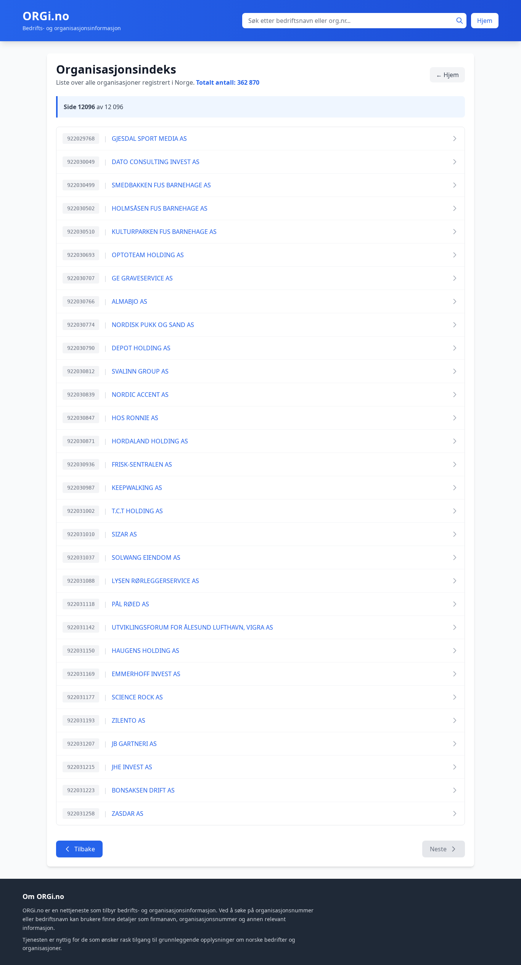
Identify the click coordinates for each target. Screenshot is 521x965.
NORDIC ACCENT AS (140, 394)
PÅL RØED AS (130, 604)
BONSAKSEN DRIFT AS (143, 790)
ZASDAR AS (127, 813)
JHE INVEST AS (132, 767)
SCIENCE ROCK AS (137, 697)
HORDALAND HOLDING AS (150, 441)
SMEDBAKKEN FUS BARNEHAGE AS (161, 185)
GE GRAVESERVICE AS (142, 278)
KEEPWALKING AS (137, 487)
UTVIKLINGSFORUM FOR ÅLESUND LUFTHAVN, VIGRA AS (192, 627)
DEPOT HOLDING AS (141, 348)
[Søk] (459, 20)
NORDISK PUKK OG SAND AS (153, 325)
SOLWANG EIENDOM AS (146, 557)
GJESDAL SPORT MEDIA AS (149, 138)
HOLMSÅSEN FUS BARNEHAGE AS (159, 208)
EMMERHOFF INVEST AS (146, 674)
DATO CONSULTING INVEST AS (155, 162)
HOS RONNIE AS (135, 418)
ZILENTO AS (128, 720)
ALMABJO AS (129, 301)
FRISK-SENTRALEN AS (142, 464)
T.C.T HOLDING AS (137, 511)
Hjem (484, 20)
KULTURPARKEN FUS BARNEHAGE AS (164, 231)
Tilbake (84, 849)
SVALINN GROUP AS (140, 371)
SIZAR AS (124, 534)
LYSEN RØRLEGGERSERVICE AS (155, 581)
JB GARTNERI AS (134, 743)
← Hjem (447, 75)
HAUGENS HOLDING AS (145, 650)
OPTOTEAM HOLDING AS (148, 255)
